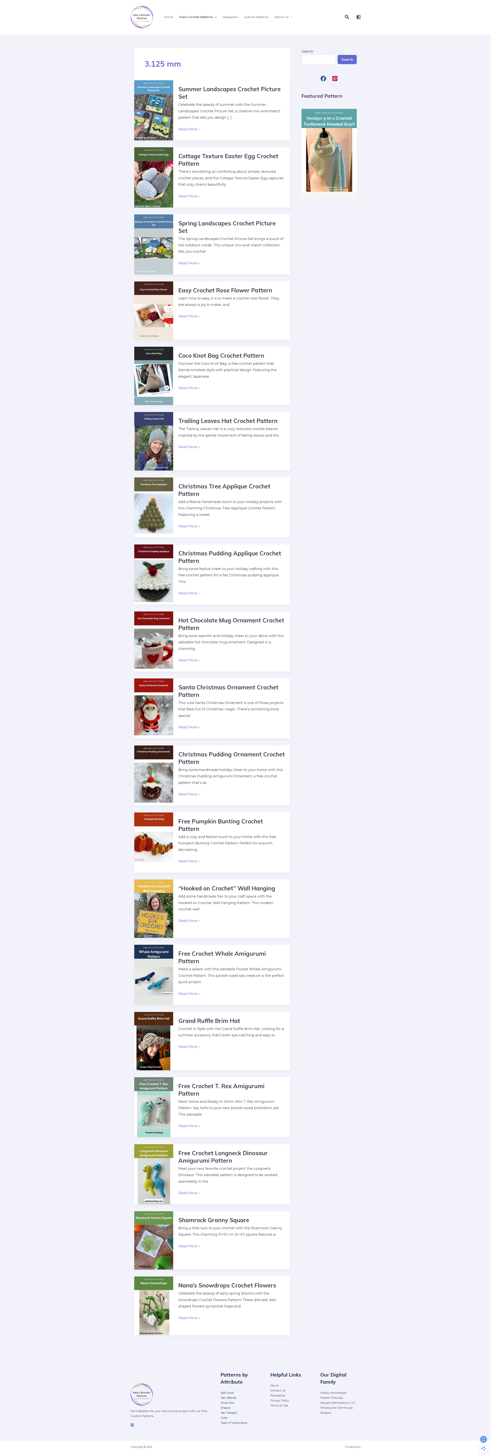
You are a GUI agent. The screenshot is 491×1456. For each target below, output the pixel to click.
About (274, 1385)
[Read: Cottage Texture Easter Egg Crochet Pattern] (153, 177)
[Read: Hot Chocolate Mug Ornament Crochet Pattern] (153, 641)
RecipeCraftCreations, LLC (337, 1403)
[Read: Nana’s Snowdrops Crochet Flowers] (153, 1305)
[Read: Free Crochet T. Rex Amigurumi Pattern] (153, 1107)
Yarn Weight (229, 1413)
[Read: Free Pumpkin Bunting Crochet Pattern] (153, 842)
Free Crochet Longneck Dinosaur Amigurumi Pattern (223, 1156)
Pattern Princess (331, 1398)
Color (224, 1418)
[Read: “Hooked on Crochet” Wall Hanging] (153, 908)
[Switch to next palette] (358, 17)
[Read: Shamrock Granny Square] (153, 1240)
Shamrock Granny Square (213, 1220)
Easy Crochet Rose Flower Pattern (225, 290)
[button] (215, 17)
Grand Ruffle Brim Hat (209, 1020)
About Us (282, 17)
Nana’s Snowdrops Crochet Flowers (227, 1285)
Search (307, 51)
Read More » (189, 129)
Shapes (225, 1408)
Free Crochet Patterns (196, 17)
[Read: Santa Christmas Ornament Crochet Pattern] (153, 708)
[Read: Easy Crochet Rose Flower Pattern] (153, 310)
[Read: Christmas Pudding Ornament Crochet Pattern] (153, 775)
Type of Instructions (234, 1423)
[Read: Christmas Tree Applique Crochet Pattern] (153, 507)
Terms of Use (279, 1405)
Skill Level (227, 1393)
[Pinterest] (132, 1425)
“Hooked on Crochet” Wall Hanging (226, 888)
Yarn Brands (228, 1398)
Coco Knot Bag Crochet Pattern (221, 355)
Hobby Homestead (333, 1393)
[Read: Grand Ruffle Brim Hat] (153, 1041)
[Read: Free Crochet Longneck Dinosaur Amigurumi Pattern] (153, 1174)
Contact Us (277, 1390)
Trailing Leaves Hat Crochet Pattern (228, 420)
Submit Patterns (256, 17)
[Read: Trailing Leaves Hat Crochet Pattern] (153, 441)
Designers (230, 17)
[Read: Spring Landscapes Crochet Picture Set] (153, 244)
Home (168, 17)
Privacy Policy (279, 1400)
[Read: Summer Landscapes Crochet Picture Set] (153, 110)
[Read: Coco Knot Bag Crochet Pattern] (153, 376)
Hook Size (227, 1403)
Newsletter (277, 1395)
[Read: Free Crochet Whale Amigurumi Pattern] (153, 975)
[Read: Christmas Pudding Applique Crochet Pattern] (153, 574)
